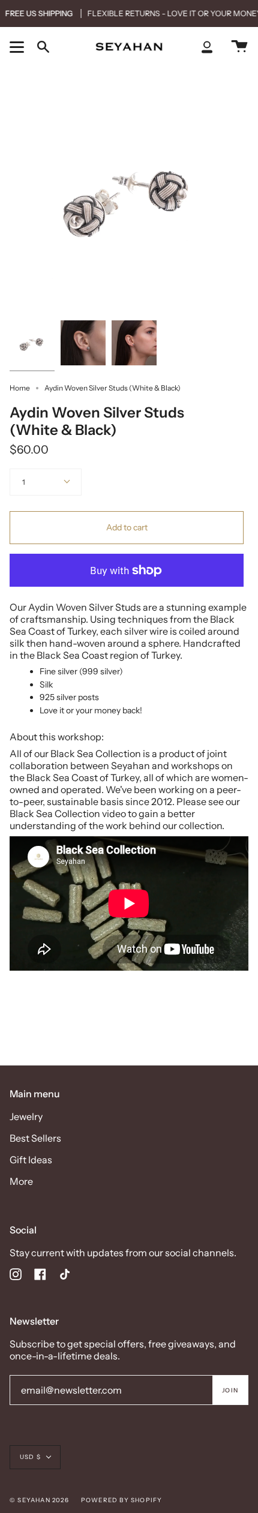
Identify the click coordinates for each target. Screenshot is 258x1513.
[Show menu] (19, 47)
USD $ (30, 1457)
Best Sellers (35, 1138)
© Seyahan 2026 (39, 1500)
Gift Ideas (31, 1160)
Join (230, 1390)
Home (20, 387)
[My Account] (207, 46)
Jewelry (26, 1116)
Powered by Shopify (122, 1500)
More (21, 1181)
